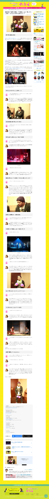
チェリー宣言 (27, 493)
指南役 (39, 75)
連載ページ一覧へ (39, 68)
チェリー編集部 (38, 15)
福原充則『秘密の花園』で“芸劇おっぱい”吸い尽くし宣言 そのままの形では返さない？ (18, 9)
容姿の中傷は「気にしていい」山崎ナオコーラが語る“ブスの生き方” (40, 24)
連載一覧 (38, 493)
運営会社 (38, 494)
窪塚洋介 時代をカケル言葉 (37, 56)
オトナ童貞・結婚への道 (37, 41)
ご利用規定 (32, 494)
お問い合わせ (27, 494)
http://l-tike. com (8, 427)
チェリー (6, 9)
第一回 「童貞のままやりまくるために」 (17, 451)
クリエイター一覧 (33, 493)
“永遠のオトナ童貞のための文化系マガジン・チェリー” (12, 38)
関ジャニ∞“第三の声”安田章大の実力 (16, 442)
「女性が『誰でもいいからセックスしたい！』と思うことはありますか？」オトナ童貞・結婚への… (40, 14)
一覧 (42, 27)
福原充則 (38, 20)
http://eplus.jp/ (8, 431)
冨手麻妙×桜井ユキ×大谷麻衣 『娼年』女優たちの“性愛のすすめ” (40, 17)
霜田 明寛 (35, 75)
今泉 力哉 (35, 64)
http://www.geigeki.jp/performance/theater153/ (11, 407)
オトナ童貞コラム (13, 448)
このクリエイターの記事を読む (28, 469)
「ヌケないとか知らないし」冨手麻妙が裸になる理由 (40, 21)
